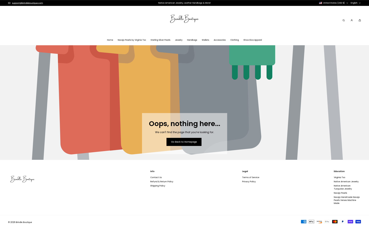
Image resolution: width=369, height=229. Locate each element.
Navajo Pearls (340, 193)
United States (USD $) (334, 2)
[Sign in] (352, 20)
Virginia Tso (339, 177)
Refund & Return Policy (161, 181)
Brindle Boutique (24, 222)
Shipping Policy (157, 185)
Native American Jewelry (346, 181)
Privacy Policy (249, 181)
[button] (360, 20)
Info (152, 171)
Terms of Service (250, 177)
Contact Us (156, 177)
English (354, 2)
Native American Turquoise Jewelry (343, 187)
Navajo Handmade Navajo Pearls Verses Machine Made (347, 200)
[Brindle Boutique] (184, 20)
